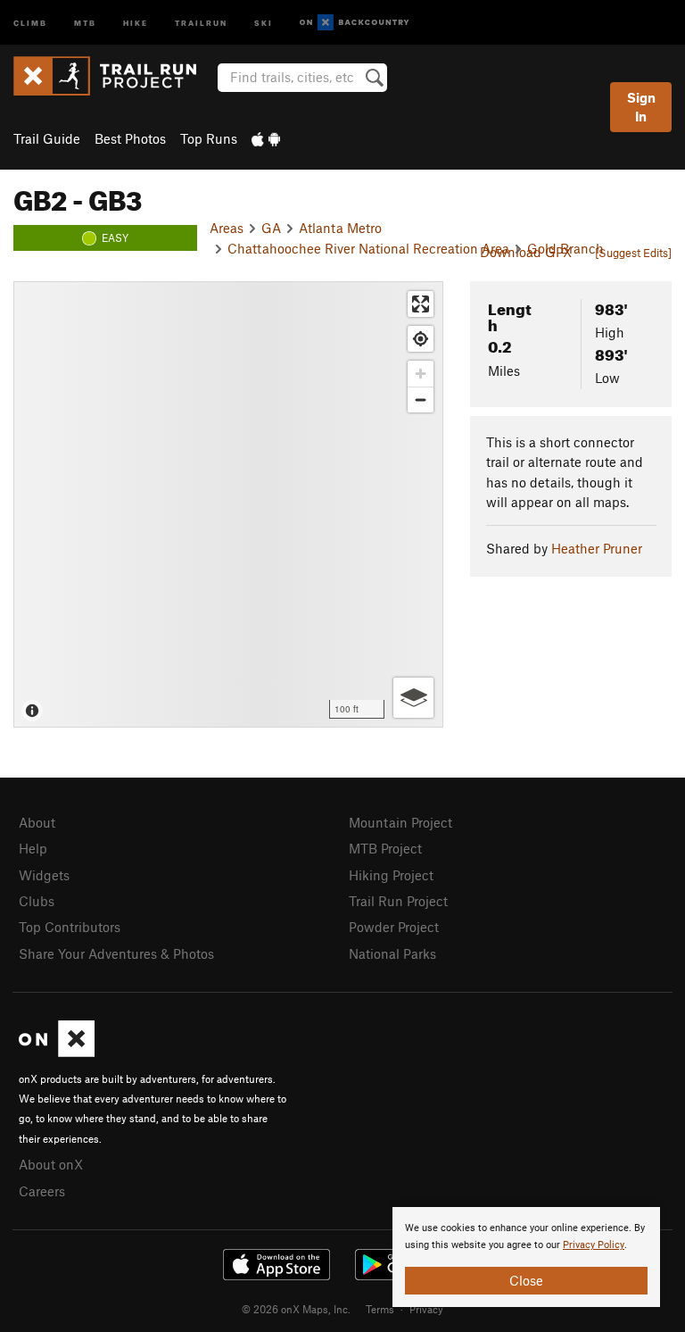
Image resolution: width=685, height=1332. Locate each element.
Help (33, 848)
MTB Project (385, 848)
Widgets (44, 875)
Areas (226, 228)
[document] (526, 1257)
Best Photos (130, 138)
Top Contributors (69, 927)
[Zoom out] (420, 399)
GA (271, 228)
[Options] (413, 698)
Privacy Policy (593, 1245)
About (37, 822)
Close (526, 1280)
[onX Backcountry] (354, 23)
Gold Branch (565, 248)
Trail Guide (46, 138)
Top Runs (208, 138)
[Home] (113, 76)
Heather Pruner (596, 548)
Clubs (36, 901)
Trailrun (201, 22)
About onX (51, 1164)
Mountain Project (400, 822)
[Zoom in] (420, 374)
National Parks (392, 953)
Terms (380, 1309)
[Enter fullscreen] (420, 304)
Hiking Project (391, 875)
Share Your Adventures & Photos (116, 953)
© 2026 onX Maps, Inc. (296, 1309)
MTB (85, 22)
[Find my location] (420, 339)
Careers (42, 1191)
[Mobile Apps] (266, 138)
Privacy (426, 1309)
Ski (263, 22)
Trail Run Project (398, 901)
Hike (135, 22)
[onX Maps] (57, 1052)
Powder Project (394, 927)
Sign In (641, 106)
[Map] (228, 504)
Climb (30, 22)
